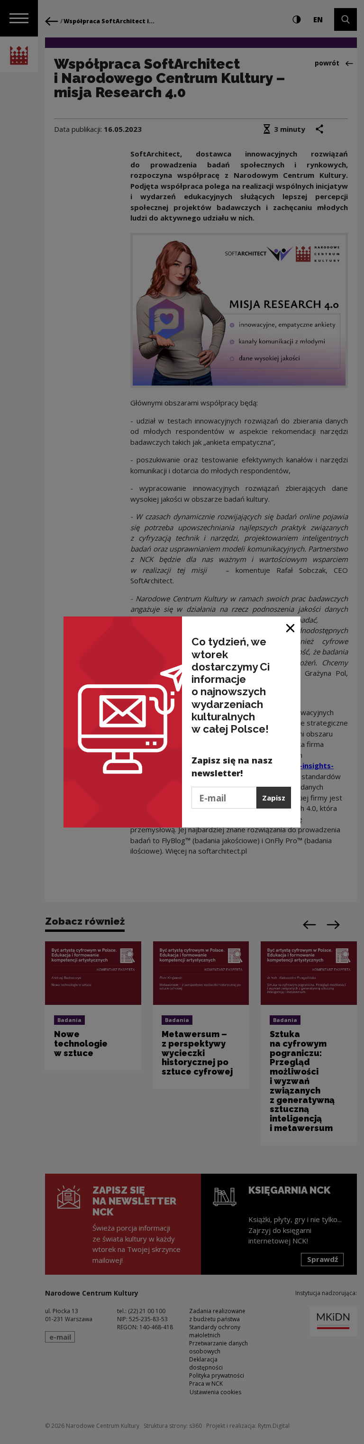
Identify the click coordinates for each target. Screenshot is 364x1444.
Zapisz (273, 797)
